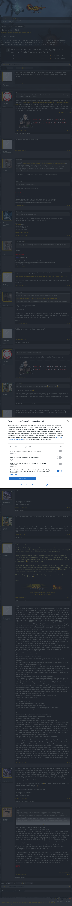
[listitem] (36, 447)
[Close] (68, 421)
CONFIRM (22, 478)
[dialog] (36, 453)
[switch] (59, 451)
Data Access (36, 485)
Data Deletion (25, 485)
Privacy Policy (47, 485)
